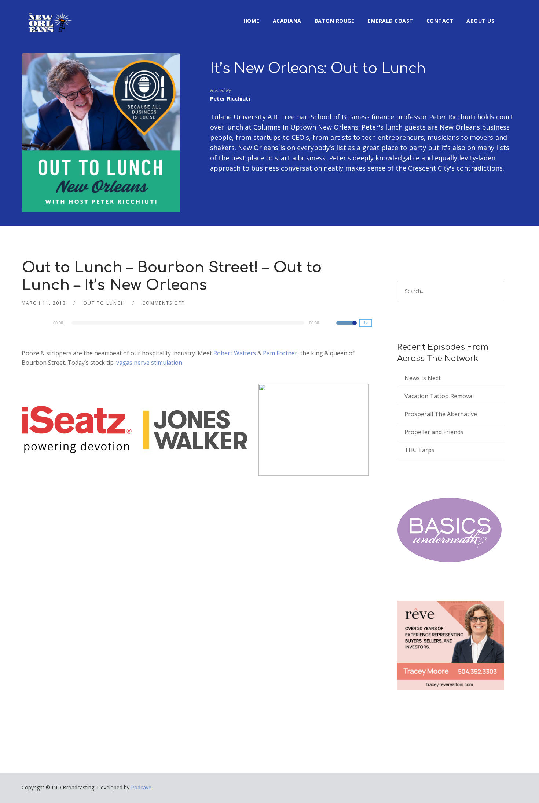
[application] (195, 323)
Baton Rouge (335, 20)
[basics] (449, 530)
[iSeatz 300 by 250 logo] (77, 429)
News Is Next (422, 378)
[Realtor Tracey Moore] (450, 645)
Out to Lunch (104, 303)
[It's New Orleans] (49, 16)
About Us (480, 20)
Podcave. (142, 787)
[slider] (346, 327)
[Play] (43, 322)
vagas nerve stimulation (149, 363)
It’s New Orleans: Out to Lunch (318, 68)
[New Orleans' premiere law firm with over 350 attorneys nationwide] (195, 429)
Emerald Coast (390, 20)
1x (365, 323)
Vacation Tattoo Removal (439, 396)
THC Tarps (419, 450)
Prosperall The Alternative (440, 414)
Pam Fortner (280, 353)
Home (251, 20)
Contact (440, 20)
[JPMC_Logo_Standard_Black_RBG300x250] (313, 429)
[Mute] (330, 324)
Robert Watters (234, 353)
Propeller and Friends (433, 432)
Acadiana (287, 20)
